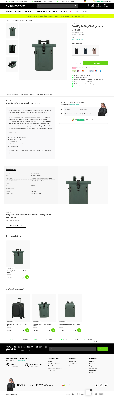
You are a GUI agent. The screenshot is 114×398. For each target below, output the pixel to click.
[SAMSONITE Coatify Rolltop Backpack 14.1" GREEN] (18, 254)
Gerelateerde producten (44, 94)
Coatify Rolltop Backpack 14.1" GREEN (22, 20)
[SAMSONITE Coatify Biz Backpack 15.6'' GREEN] (70, 308)
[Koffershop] (15, 5)
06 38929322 (83, 109)
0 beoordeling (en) (81, 34)
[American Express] (100, 71)
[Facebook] (96, 385)
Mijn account (72, 361)
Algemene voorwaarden (55, 368)
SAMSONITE (76, 23)
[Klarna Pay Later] (101, 394)
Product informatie (12, 94)
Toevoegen (96, 63)
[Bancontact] (91, 71)
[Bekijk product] (27, 277)
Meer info (93, 67)
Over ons (84, 11)
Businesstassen (40, 11)
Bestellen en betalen (54, 364)
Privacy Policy (52, 370)
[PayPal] (105, 71)
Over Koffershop (73, 364)
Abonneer (102, 348)
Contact (50, 361)
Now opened (75, 104)
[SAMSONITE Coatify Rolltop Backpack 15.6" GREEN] (44, 308)
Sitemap (15, 394)
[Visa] (87, 71)
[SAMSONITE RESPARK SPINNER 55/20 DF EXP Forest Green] (18, 308)
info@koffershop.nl (85, 114)
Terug (9, 20)
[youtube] (106, 385)
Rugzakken (28, 11)
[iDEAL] (78, 71)
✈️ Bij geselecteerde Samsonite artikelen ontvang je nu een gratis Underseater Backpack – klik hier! (57, 16)
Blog (70, 366)
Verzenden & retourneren (55, 366)
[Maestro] (96, 71)
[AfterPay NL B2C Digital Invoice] (74, 71)
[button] (12, 71)
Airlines (63, 11)
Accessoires (53, 11)
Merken (77, 11)
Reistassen (18, 11)
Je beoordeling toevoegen (16, 225)
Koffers (8, 11)
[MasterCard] (83, 71)
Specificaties (24, 94)
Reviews (32, 94)
